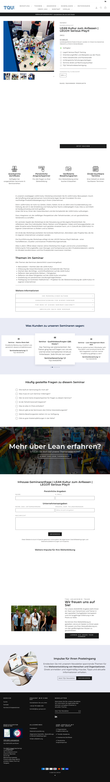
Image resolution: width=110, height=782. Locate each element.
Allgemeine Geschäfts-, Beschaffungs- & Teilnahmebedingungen (42, 735)
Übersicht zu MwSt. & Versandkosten (71, 44)
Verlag (67, 9)
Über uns (43, 9)
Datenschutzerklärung (37, 731)
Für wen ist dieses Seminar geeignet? (55, 305)
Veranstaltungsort (70, 71)
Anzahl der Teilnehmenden (69, 506)
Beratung (25, 6)
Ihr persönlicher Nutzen (55, 296)
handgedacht (67, 25)
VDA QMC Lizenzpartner (11, 740)
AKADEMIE (52, 6)
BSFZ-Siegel (10, 748)
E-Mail (58, 494)
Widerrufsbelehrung (36, 739)
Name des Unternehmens (28, 506)
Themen (38, 6)
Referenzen (84, 6)
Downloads (67, 6)
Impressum (33, 728)
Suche (5, 702)
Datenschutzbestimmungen (50, 541)
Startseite (63, 23)
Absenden (55, 534)
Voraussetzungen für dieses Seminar (55, 300)
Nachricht (20, 515)
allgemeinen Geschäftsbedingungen (73, 539)
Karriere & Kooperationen (11, 707)
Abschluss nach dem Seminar (55, 309)
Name (18, 494)
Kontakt (56, 9)
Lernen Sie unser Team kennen (81, 635)
